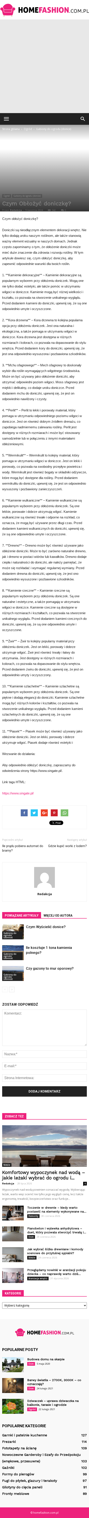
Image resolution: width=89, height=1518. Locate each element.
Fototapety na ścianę (19, 1448)
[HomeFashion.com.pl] (44, 9)
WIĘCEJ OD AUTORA (58, 915)
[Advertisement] (44, 66)
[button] (83, 119)
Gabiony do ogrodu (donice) (27, 195)
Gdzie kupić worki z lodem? (67, 846)
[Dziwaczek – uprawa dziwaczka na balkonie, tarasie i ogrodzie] (13, 1406)
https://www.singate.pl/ (18, 793)
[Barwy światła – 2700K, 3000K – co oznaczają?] (13, 1385)
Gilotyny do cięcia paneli (22, 1487)
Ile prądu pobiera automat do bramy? (22, 848)
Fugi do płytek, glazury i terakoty (29, 1481)
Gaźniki (8, 1468)
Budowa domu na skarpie (46, 1359)
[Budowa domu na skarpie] (13, 1364)
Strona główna (11, 129)
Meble (6, 1164)
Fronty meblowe (15, 1494)
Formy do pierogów (18, 1474)
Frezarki (9, 1442)
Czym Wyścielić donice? (46, 927)
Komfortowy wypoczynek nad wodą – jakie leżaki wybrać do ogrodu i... (43, 1175)
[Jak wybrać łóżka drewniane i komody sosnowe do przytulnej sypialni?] (13, 1254)
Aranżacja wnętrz (38, 1278)
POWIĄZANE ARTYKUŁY (21, 915)
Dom (31, 1236)
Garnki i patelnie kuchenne (24, 1435)
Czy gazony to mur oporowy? (50, 968)
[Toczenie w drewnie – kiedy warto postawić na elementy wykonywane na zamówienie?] (13, 1213)
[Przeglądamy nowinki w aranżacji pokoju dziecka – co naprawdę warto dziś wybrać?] (13, 1275)
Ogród (6, 195)
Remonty (33, 1216)
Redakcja (16, 210)
